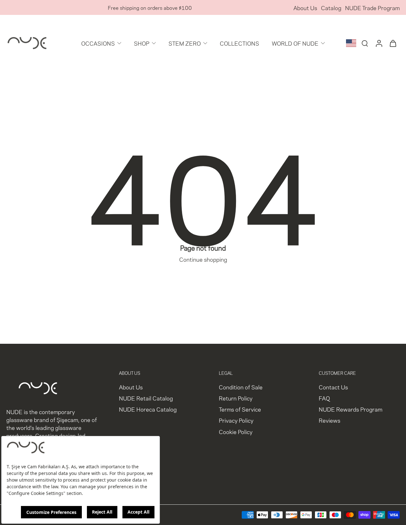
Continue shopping (203, 259)
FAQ (324, 398)
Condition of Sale (241, 386)
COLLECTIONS (239, 43)
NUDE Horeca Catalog (148, 409)
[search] (365, 43)
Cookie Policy (235, 431)
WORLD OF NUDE (295, 43)
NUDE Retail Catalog (146, 398)
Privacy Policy (236, 420)
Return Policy (235, 398)
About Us (305, 7)
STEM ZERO (184, 43)
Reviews (329, 420)
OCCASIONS (98, 43)
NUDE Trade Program (372, 7)
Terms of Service (240, 409)
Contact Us (333, 386)
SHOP (141, 43)
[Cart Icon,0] (393, 43)
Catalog (331, 7)
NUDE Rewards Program (350, 409)
